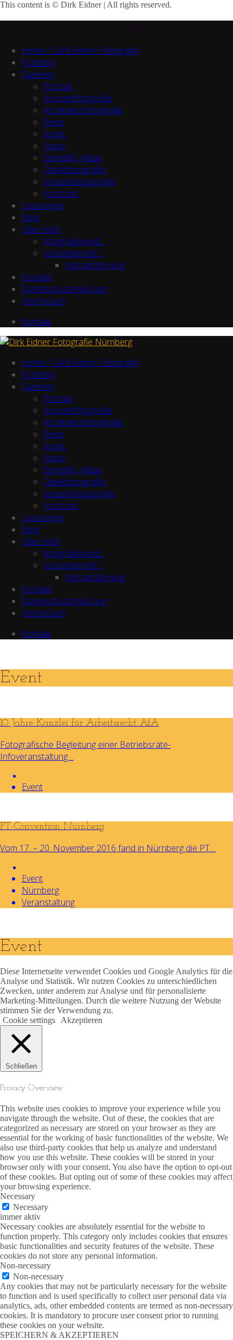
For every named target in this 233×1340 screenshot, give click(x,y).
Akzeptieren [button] (81, 1020)
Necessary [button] (17, 1196)
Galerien (38, 74)
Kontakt (36, 277)
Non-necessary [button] (25, 1265)
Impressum (43, 301)
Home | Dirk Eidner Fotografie (80, 50)
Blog (30, 217)
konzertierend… (73, 253)
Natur (54, 146)
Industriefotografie (79, 181)
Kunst (54, 134)
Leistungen (43, 205)
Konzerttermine (95, 265)
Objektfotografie (74, 170)
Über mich (41, 229)
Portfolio (38, 62)
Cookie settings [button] (29, 1020)
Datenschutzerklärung (64, 289)
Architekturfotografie (83, 110)
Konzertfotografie (77, 98)
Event (53, 122)
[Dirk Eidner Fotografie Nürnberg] (66, 342)
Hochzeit (60, 193)
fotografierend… (74, 241)
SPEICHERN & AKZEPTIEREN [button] (59, 1334)
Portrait (58, 86)
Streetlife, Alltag (72, 158)
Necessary (30, 1207)
